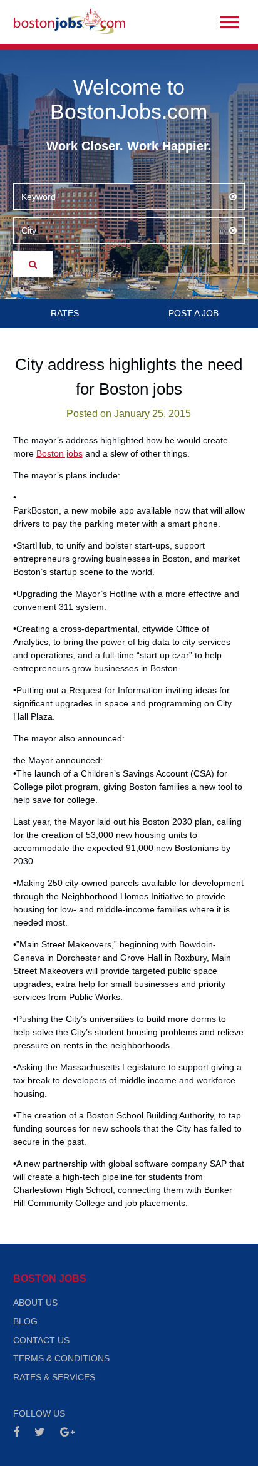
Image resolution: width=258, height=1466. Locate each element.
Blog (25, 1321)
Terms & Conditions (61, 1358)
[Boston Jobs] (69, 22)
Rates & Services (54, 1377)
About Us (35, 1303)
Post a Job (193, 313)
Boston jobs (59, 453)
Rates (65, 313)
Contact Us (41, 1340)
